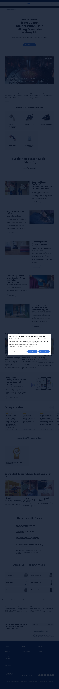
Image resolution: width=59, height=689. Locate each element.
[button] (52, 322)
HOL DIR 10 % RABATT (17, 356)
